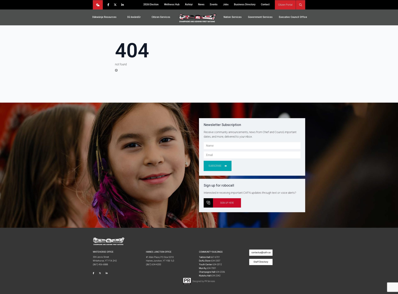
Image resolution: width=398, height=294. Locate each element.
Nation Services (233, 17)
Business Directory (244, 4)
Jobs (226, 4)
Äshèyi (189, 4)
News (201, 4)
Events (214, 4)
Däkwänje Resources (104, 17)
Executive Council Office (293, 17)
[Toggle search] (300, 4)
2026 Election (151, 4)
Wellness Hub (172, 4)
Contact (265, 4)
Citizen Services (161, 17)
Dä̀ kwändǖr (134, 17)
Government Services (260, 17)
